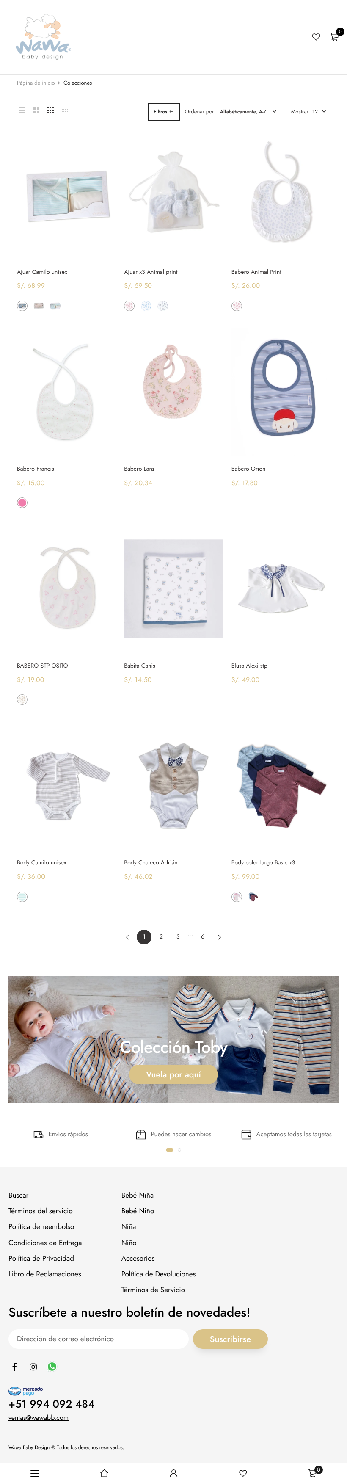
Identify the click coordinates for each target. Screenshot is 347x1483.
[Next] (219, 937)
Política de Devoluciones (158, 1274)
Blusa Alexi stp (249, 666)
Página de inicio (36, 83)
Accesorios (138, 1259)
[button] (170, 1150)
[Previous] (127, 937)
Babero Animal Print (256, 272)
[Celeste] (253, 306)
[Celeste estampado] (146, 306)
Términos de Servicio (153, 1290)
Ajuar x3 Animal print (150, 272)
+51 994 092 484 (51, 1404)
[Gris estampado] (162, 306)
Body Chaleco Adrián (150, 863)
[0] (334, 37)
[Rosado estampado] (129, 306)
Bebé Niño (137, 1212)
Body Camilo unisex (41, 863)
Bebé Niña (137, 1195)
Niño (129, 1243)
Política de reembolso (41, 1227)
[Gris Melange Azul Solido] (253, 897)
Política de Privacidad (41, 1259)
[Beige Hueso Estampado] (22, 699)
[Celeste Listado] (55, 306)
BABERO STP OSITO (42, 666)
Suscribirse (230, 1339)
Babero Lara (139, 469)
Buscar (18, 1195)
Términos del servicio (40, 1212)
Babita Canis (139, 666)
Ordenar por (199, 112)
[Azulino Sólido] (22, 306)
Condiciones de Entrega (45, 1243)
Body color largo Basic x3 (263, 863)
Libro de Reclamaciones (44, 1274)
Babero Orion (248, 469)
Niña (128, 1227)
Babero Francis (35, 469)
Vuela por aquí (173, 1074)
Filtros (160, 112)
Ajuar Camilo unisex (42, 272)
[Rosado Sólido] (38, 306)
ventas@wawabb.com (38, 1418)
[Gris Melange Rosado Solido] (236, 897)
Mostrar (299, 112)
